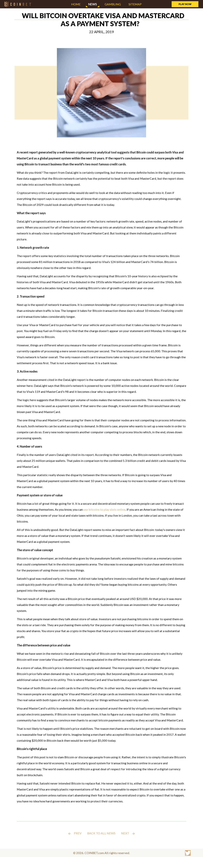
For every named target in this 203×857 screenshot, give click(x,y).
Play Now (185, 4)
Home (76, 4)
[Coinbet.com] (17, 4)
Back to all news (101, 833)
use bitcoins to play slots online (104, 509)
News (92, 4)
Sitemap (135, 4)
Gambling (113, 4)
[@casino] (188, 853)
